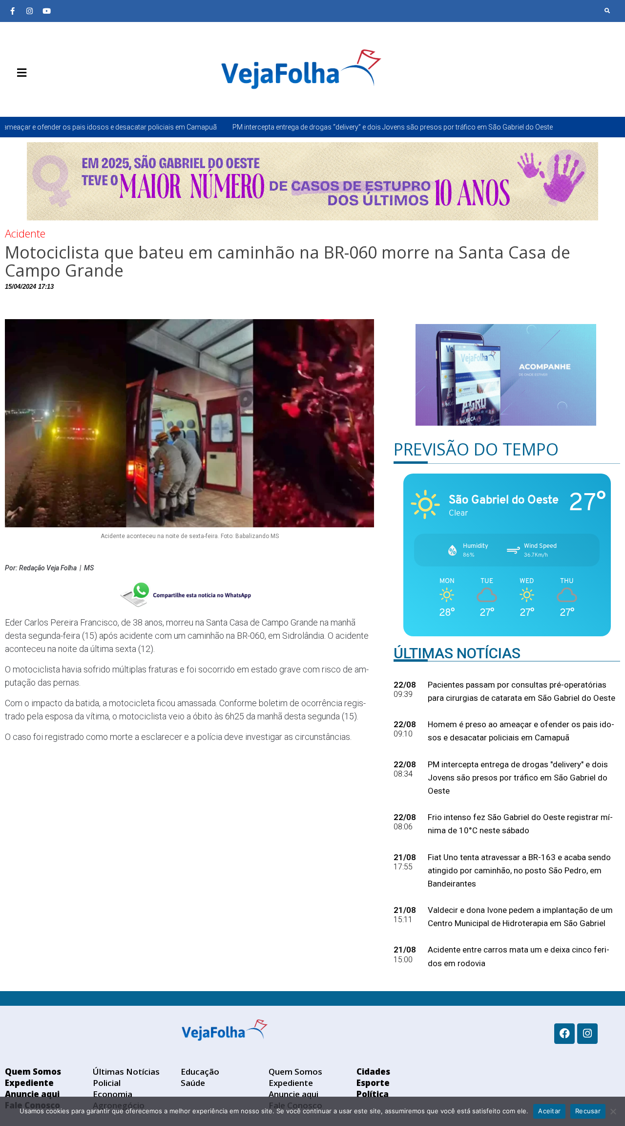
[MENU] (19, 73)
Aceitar (549, 1111)
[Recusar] (613, 1111)
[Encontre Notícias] (607, 11)
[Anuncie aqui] (41, 96)
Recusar (588, 1111)
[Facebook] (564, 1033)
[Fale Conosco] (56, 96)
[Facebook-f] (12, 10)
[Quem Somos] (12, 96)
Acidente (25, 233)
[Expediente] (27, 96)
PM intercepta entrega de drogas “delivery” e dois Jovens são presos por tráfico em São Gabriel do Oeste (315, 127)
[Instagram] (29, 10)
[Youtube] (46, 10)
